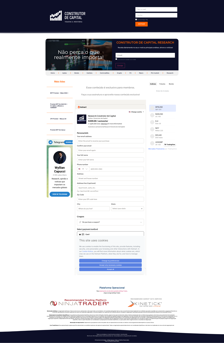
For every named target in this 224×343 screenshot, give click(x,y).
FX (130, 73)
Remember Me (142, 20)
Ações (64, 73)
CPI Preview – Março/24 (58, 119)
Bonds (76, 73)
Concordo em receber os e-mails (126, 59)
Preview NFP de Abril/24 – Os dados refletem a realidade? (59, 105)
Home (53, 73)
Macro (141, 73)
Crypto (119, 73)
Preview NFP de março (57, 130)
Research (170, 73)
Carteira (89, 73)
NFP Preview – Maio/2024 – (59, 93)
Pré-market (155, 73)
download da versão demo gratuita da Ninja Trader (113, 291)
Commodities (104, 73)
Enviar (120, 65)
